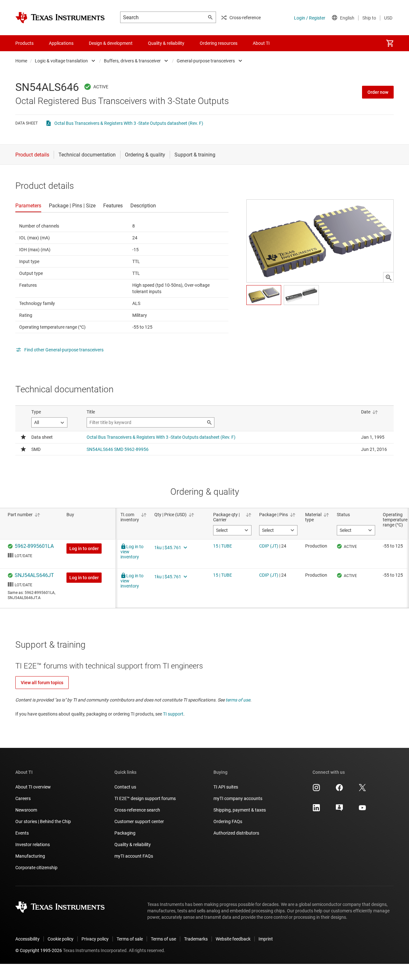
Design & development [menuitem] (111, 43)
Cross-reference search (137, 810)
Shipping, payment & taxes (239, 810)
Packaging (124, 833)
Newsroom (26, 810)
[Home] (60, 17)
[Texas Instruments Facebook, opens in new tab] (339, 789)
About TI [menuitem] (261, 43)
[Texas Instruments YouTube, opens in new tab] (362, 810)
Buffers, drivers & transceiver (132, 60)
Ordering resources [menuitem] (218, 43)
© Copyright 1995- (38, 950)
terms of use (238, 699)
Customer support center (139, 821)
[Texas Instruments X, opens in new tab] (362, 789)
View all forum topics (42, 682)
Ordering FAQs (227, 821)
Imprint (266, 938)
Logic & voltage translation (61, 60)
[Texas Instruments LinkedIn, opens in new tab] (316, 810)
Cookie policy (60, 938)
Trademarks (196, 938)
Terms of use (163, 938)
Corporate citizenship (36, 867)
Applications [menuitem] (61, 43)
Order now (377, 92)
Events (22, 833)
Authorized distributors (236, 833)
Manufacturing (30, 856)
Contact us (125, 786)
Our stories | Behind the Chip (43, 821)
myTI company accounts (237, 798)
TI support (173, 714)
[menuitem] (389, 43)
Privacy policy (95, 938)
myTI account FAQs (133, 856)
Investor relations (32, 844)
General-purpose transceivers (206, 60)
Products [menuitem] (24, 43)
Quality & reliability (132, 844)
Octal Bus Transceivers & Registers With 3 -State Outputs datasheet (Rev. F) (128, 123)
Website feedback (233, 938)
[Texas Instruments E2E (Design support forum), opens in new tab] (339, 810)
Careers (23, 798)
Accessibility (27, 938)
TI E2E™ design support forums (145, 798)
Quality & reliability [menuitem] (166, 43)
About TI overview (33, 786)
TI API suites (225, 786)
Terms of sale (130, 938)
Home (21, 60)
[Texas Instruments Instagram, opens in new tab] (316, 789)
